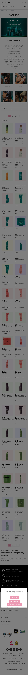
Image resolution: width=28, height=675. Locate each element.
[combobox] (12, 6)
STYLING (21, 104)
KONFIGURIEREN (14, 601)
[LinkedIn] (17, 649)
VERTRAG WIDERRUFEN (14, 655)
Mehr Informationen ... (16, 592)
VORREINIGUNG (7, 86)
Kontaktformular (13, 610)
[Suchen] (25, 6)
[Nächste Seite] (18, 116)
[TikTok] (20, 649)
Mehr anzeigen (5, 560)
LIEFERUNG (6, 653)
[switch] (9, 636)
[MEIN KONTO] (22, 2)
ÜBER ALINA (4, 617)
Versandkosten (4, 660)
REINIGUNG (21, 86)
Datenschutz (11, 594)
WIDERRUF (12, 653)
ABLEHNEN (14, 597)
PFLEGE (7, 104)
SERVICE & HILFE (21, 653)
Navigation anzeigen (7, 109)
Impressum (17, 594)
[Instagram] (14, 649)
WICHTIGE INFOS (5, 614)
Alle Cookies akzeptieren (14, 604)
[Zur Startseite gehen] (7, 2)
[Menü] (2, 2)
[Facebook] (7, 649)
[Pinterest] (10, 649)
